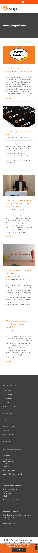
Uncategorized (28, 71)
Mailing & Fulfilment (10, 406)
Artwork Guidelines (9, 427)
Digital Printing (8, 394)
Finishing (6, 402)
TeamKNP (9, 71)
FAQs (4, 423)
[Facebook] (3, 441)
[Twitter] (6, 441)
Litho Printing (7, 391)
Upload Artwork (8, 430)
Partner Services (8, 434)
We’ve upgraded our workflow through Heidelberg (17, 324)
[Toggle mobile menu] (34, 9)
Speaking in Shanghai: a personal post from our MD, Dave (18, 203)
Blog (4, 419)
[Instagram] (12, 441)
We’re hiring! (12, 68)
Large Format (7, 398)
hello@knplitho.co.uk (15, 474)
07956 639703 (15, 500)
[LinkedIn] (9, 441)
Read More (8, 98)
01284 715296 (10, 470)
